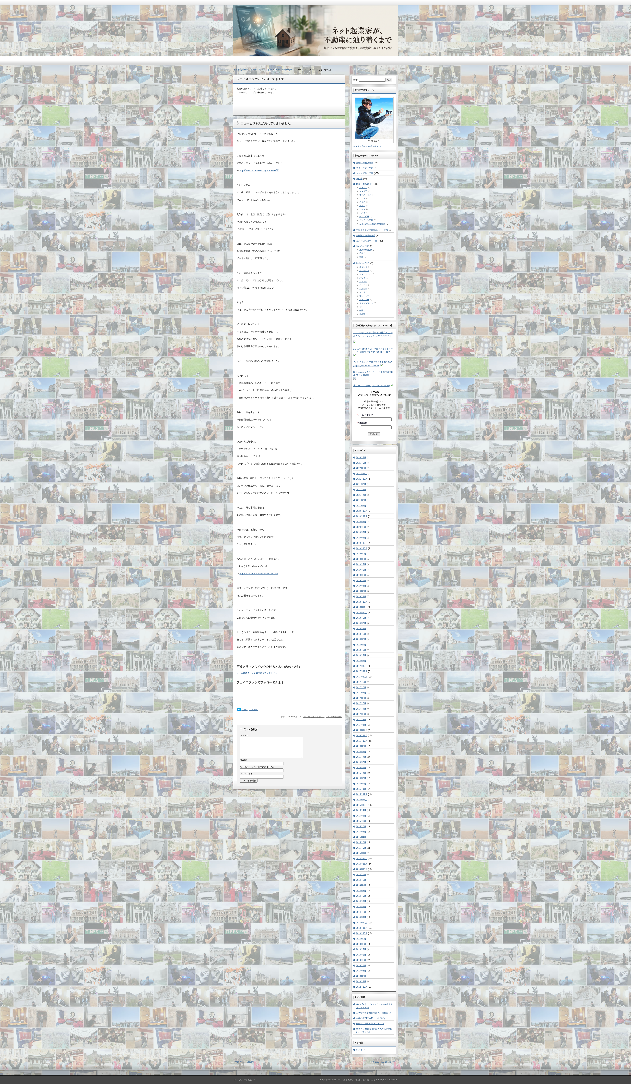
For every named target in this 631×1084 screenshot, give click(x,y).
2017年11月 (361, 671)
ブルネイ (363, 281)
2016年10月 (361, 741)
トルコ (362, 205)
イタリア (363, 191)
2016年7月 (361, 757)
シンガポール (365, 274)
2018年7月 (361, 628)
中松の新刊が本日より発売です (371, 1018)
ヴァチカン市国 (366, 220)
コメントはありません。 (314, 716)
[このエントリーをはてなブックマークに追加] (239, 710)
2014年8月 (361, 880)
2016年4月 (361, 773)
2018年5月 (361, 639)
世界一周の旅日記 (364, 184)
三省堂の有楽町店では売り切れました (374, 1013)
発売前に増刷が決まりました (370, 1023)
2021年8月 (361, 484)
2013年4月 (361, 965)
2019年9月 (361, 553)
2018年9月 (361, 618)
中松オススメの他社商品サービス (372, 230)
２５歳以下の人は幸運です (383, 1061)
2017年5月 (361, 703)
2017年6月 (361, 698)
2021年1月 (361, 505)
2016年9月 (361, 746)
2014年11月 (361, 864)
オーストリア (365, 195)
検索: (355, 80)
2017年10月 (361, 677)
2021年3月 (361, 500)
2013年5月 (361, 960)
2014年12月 (361, 858)
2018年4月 (361, 644)
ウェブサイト (246, 773)
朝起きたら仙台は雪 (244, 1061)
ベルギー (363, 289)
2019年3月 (361, 586)
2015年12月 (361, 794)
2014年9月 (361, 874)
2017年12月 (361, 666)
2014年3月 (361, 906)
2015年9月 (361, 810)
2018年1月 (361, 660)
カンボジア (364, 270)
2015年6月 (361, 826)
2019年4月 (361, 580)
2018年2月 (361, 655)
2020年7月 (361, 521)
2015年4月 (361, 837)
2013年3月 (361, 970)
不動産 (359, 178)
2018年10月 (361, 612)
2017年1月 (361, 725)
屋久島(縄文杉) (366, 250)
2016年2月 (361, 783)
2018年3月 (361, 650)
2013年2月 (361, 976)
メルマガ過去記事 (334, 716)
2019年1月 (361, 596)
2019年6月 (361, 570)
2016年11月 (361, 735)
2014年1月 (361, 917)
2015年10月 (361, 805)
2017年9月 (361, 682)
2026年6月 (361, 463)
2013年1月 (361, 981)
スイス (362, 202)
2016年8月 (361, 751)
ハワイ (362, 278)
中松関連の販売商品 (365, 235)
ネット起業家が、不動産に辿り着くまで (252, 69)
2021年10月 (361, 479)
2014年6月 (361, 890)
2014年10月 (361, 869)
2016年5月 (361, 767)
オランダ (363, 267)
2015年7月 (361, 821)
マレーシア (364, 296)
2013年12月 (361, 922)
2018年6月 (361, 634)
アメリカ (363, 187)
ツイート (253, 709)
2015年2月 (361, 848)
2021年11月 (361, 473)
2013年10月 (361, 933)
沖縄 (361, 257)
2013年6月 (361, 955)
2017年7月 (361, 692)
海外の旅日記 (362, 263)
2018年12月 (361, 602)
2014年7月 (361, 885)
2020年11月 (361, 516)
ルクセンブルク (366, 303)
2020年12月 (361, 511)
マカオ (362, 292)
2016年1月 (361, 789)
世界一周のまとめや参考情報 (372, 224)
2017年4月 (361, 709)
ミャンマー (364, 299)
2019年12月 (361, 543)
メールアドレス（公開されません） (257, 767)
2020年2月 (361, 532)
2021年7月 (361, 489)
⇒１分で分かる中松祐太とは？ (368, 146)
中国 (361, 310)
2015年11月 (361, 799)
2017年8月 (361, 687)
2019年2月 (361, 591)
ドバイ (362, 213)
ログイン (360, 1049)
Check (245, 709)
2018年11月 (361, 607)
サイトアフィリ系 (364, 168)
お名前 (243, 760)
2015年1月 (361, 853)
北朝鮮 (362, 314)
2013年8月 (361, 944)
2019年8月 (361, 559)
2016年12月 (361, 730)
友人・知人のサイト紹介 (368, 241)
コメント (244, 735)
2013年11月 (361, 928)
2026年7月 (361, 457)
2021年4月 (361, 495)
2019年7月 (361, 564)
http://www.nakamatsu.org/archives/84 (259, 170)
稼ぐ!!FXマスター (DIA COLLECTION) (371, 385)
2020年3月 (361, 527)
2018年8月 (361, 623)
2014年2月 (361, 912)
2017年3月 (361, 714)
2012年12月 (361, 987)
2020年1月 (361, 537)
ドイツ (362, 209)
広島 (361, 253)
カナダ (362, 198)
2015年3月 (361, 842)
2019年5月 (361, 575)
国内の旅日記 (362, 246)
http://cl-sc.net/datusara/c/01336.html (259, 573)
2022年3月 (361, 468)
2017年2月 (361, 719)
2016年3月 (361, 778)
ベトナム (363, 285)
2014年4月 (361, 901)
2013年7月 (361, 949)
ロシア (362, 307)
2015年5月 (361, 831)
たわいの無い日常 (364, 162)
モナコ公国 (364, 216)
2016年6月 (361, 762)
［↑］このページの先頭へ (244, 1080)
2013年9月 (361, 938)
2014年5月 (361, 896)
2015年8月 (361, 816)
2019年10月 (361, 548)
